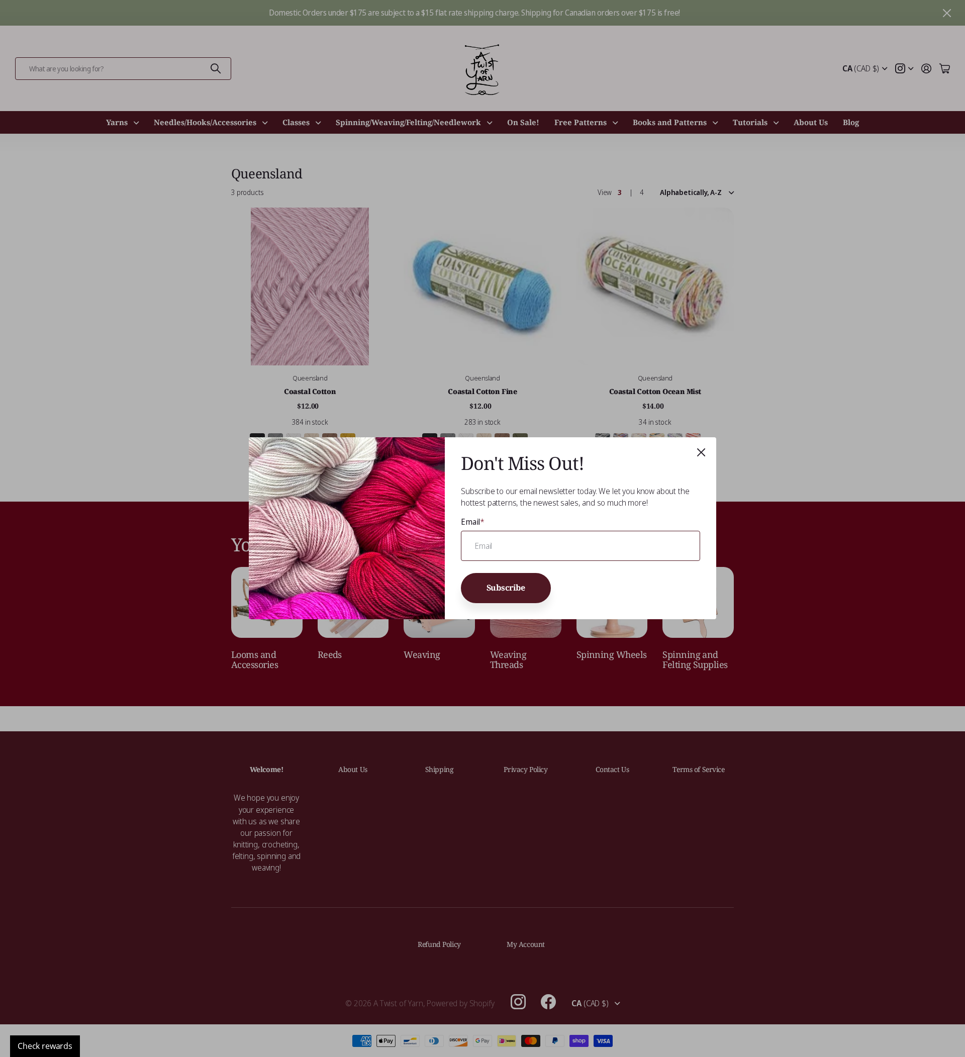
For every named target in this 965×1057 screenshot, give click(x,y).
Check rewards (45, 1045)
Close (701, 452)
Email (473, 521)
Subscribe (506, 587)
